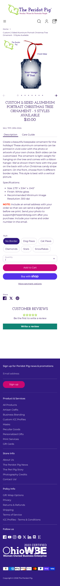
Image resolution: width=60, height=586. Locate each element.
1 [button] (17, 95)
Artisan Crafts (10, 409)
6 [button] (35, 95)
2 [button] (21, 95)
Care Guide (28, 134)
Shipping (8, 510)
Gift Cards (8, 444)
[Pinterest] (19, 537)
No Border (11, 241)
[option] (30, 66)
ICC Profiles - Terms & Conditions (21, 519)
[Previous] (4, 95)
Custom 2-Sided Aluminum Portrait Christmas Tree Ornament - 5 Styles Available (25, 33)
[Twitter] (24, 537)
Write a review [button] (30, 326)
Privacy (7, 500)
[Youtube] (9, 537)
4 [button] (28, 95)
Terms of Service (12, 514)
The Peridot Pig (25, 578)
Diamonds (11, 249)
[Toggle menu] (5, 21)
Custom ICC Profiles (14, 419)
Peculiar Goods (11, 429)
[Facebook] (4, 537)
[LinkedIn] (29, 537)
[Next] (56, 95)
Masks (6, 424)
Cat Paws (46, 241)
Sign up (13, 384)
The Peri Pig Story (13, 469)
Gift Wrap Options (13, 495)
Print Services (11, 439)
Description (10, 134)
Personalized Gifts (13, 434)
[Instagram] (14, 537)
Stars (26, 249)
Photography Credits (15, 474)
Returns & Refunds (14, 505)
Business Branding (14, 414)
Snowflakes (41, 249)
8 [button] (42, 95)
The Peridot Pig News (15, 464)
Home (5, 29)
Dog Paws (29, 241)
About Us (8, 459)
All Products (10, 405)
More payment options (30, 283)
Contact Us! (9, 479)
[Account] (47, 20)
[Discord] (34, 537)
